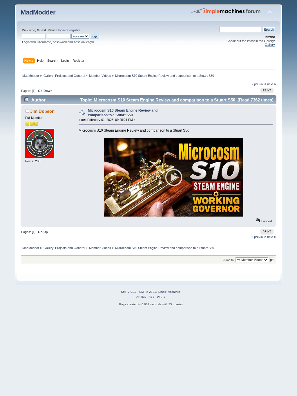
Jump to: (229, 259)
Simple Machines (169, 291)
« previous (258, 84)
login (61, 30)
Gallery (270, 44)
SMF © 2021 (147, 291)
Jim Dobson (42, 111)
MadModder (38, 12)
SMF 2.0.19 (129, 291)
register (74, 30)
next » (271, 84)
